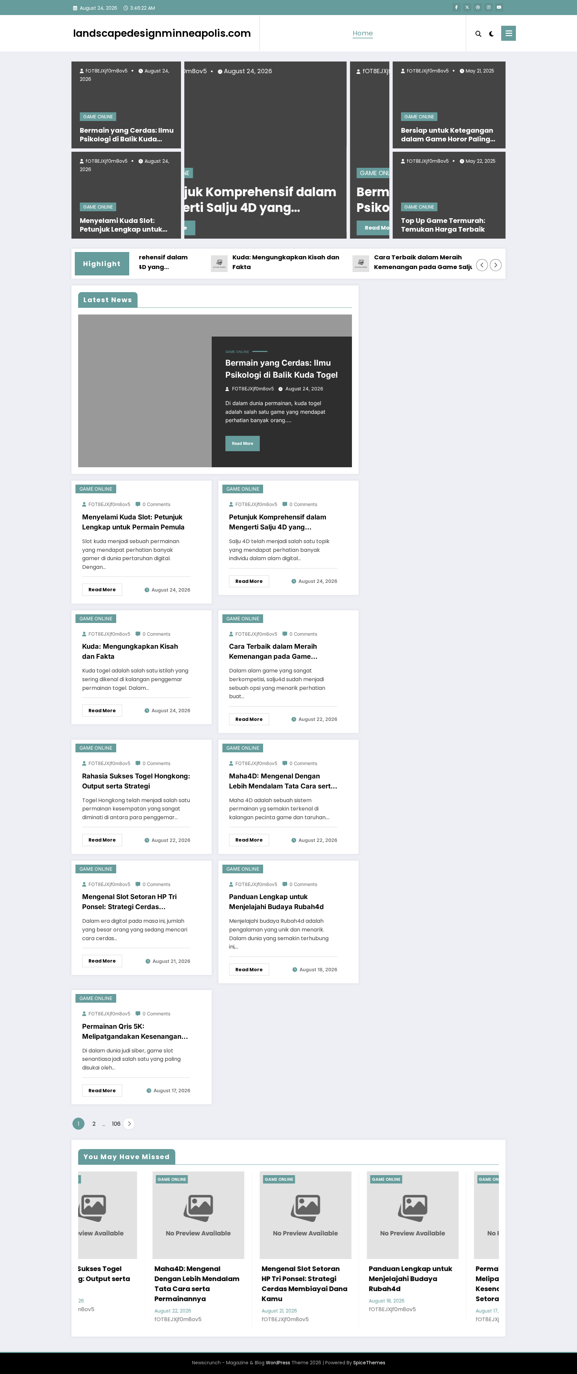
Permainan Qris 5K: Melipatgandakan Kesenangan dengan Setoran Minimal (131, 1031)
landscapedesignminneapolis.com (162, 33)
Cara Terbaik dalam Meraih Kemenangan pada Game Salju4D (397, 262)
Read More (216, 228)
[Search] (478, 33)
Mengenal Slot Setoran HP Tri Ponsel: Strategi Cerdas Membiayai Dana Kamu (129, 902)
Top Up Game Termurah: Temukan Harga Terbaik (443, 225)
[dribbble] (478, 7)
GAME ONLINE (98, 116)
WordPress (278, 1362)
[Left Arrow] (482, 265)
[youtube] (499, 7)
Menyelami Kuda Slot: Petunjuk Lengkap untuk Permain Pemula (121, 225)
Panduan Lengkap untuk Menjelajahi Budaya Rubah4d (276, 902)
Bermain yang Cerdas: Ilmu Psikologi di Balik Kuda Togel (127, 134)
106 (116, 1124)
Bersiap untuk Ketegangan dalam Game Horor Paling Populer (447, 134)
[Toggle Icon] (508, 33)
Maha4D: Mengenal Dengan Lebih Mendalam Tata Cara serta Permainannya (282, 781)
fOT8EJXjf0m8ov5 (106, 71)
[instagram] (489, 7)
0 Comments (156, 504)
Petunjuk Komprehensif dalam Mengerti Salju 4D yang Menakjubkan (277, 522)
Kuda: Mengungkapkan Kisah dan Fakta (254, 262)
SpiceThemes (369, 1362)
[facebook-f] (456, 7)
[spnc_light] (491, 33)
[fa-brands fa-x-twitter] (467, 7)
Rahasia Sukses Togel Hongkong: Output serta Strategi (136, 781)
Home (363, 33)
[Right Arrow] (496, 265)
